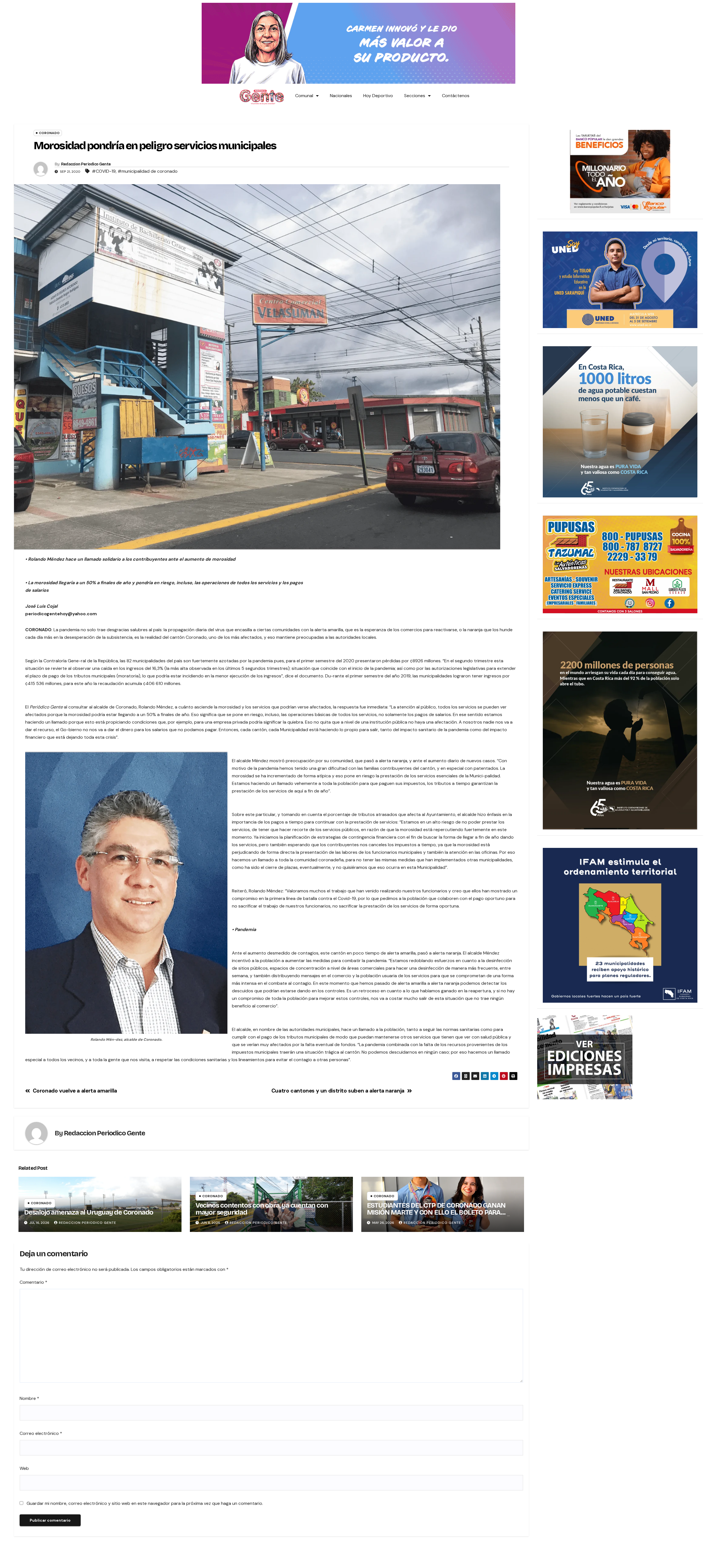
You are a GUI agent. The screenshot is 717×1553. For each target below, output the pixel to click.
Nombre (29, 1398)
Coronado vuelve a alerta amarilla (75, 1090)
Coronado (49, 133)
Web (24, 1468)
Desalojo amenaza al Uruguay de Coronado (88, 1212)
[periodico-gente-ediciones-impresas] (584, 1057)
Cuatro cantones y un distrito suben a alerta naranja (337, 1090)
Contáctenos (455, 96)
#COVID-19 (104, 171)
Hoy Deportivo (378, 96)
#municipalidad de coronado (148, 171)
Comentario (33, 1282)
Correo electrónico (41, 1433)
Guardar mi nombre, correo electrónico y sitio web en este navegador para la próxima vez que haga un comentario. (145, 1503)
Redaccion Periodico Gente (86, 164)
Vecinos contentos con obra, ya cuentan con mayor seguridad (261, 1208)
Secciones (414, 96)
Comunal (304, 96)
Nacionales (341, 96)
